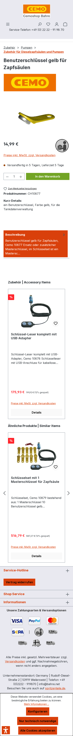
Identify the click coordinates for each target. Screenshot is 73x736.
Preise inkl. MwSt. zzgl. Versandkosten (29, 155)
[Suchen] (39, 24)
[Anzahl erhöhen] (21, 176)
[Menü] (8, 24)
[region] (36, 118)
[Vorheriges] (4, 493)
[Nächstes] (68, 493)
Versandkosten (15, 661)
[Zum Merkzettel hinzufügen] (55, 323)
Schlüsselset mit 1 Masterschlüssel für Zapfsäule (35, 480)
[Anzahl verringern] (7, 176)
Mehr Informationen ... (36, 704)
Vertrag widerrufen (19, 582)
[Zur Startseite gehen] (36, 11)
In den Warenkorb (47, 176)
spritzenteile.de (55, 688)
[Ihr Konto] (56, 24)
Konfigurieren (37, 711)
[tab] (36, 243)
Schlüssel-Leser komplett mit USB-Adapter (34, 336)
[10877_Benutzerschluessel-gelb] (36, 118)
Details (36, 412)
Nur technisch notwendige (37, 721)
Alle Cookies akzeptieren (37, 730)
